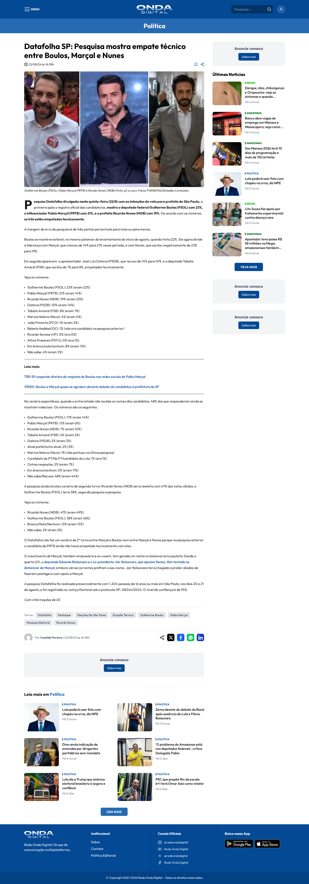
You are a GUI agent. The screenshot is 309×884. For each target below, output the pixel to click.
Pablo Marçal (179, 615)
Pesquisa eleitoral (38, 623)
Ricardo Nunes (65, 623)
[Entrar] (281, 9)
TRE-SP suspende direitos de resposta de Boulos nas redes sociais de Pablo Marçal (84, 377)
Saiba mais (114, 668)
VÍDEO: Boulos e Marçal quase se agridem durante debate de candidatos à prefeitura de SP (91, 387)
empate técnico (123, 615)
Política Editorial (103, 855)
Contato (97, 849)
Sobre (95, 842)
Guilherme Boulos (152, 615)
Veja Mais (248, 267)
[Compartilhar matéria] (202, 64)
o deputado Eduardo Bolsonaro (64, 562)
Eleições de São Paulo (91, 615)
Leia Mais (114, 812)
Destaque (64, 615)
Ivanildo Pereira (51, 637)
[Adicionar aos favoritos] (196, 64)
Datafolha (44, 615)
